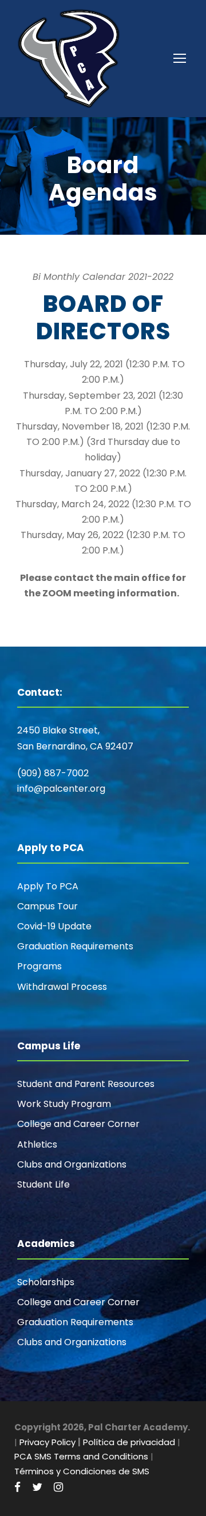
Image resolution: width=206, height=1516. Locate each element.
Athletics (37, 1144)
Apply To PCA (47, 886)
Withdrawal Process (62, 986)
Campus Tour (47, 906)
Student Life (43, 1184)
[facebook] (17, 1487)
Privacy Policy (47, 1442)
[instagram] (58, 1487)
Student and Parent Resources (85, 1083)
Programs (39, 966)
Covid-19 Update (54, 926)
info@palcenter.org (61, 788)
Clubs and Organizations (71, 1164)
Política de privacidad (129, 1442)
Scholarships (45, 1282)
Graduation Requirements (75, 946)
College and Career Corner (78, 1123)
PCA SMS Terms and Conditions (81, 1456)
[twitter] (37, 1487)
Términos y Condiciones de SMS (81, 1471)
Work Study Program (64, 1103)
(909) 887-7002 (53, 773)
